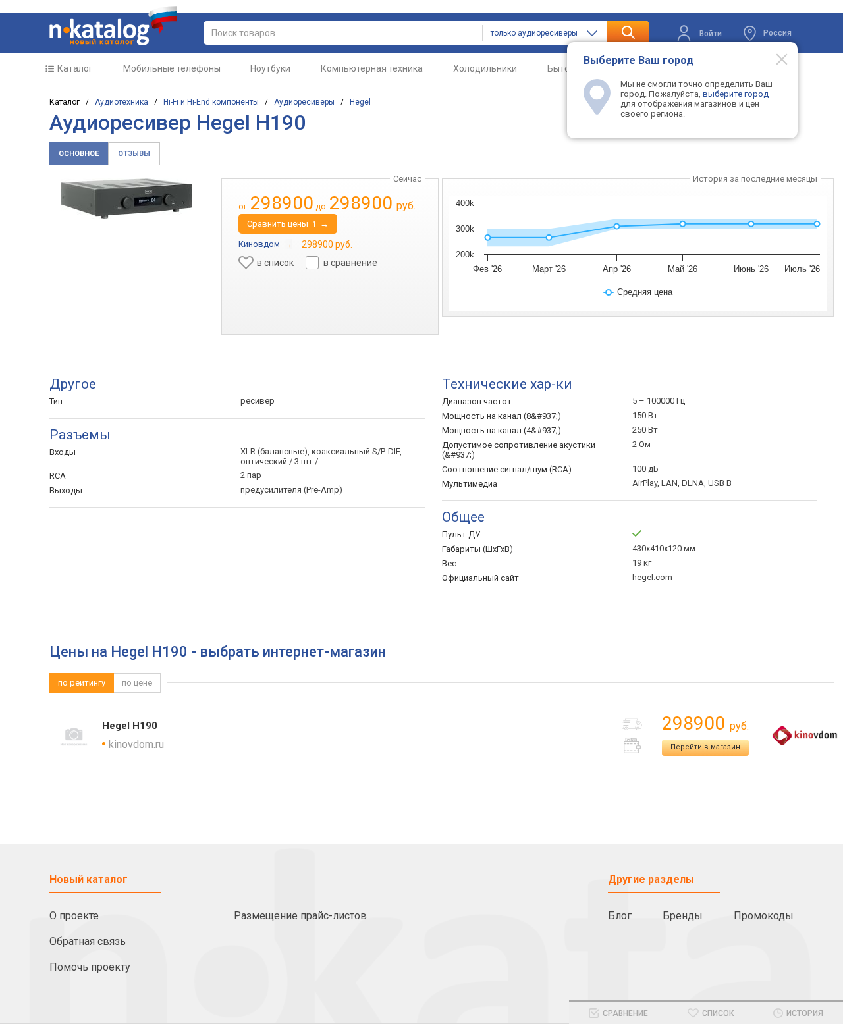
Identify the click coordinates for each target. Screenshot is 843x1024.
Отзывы (134, 153)
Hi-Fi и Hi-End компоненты (211, 102)
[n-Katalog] (113, 25)
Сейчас (407, 179)
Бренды (683, 915)
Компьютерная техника (372, 68)
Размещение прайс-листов (300, 915)
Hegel (360, 102)
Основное (79, 153)
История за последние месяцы (755, 179)
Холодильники (485, 68)
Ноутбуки (270, 68)
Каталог (75, 68)
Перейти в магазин (705, 747)
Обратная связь (87, 941)
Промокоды (764, 915)
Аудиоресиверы (304, 102)
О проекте (74, 915)
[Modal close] (774, 58)
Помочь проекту (89, 967)
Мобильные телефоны (172, 68)
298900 (705, 723)
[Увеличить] (126, 198)
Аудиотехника (121, 102)
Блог (620, 915)
